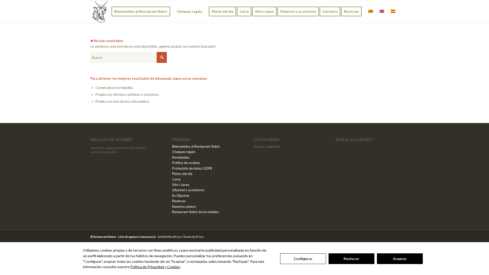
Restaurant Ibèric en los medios (195, 212)
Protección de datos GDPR (192, 168)
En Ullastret (180, 196)
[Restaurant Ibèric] (100, 11)
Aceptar (400, 258)
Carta (176, 179)
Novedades (180, 157)
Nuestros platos (184, 206)
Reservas (179, 201)
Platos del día (182, 174)
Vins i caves (180, 185)
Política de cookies (186, 163)
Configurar (303, 258)
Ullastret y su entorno (188, 190)
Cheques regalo (183, 152)
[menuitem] (140, 11)
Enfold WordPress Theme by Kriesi (181, 236)
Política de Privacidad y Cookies (155, 267)
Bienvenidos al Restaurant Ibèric (196, 146)
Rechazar (351, 258)
